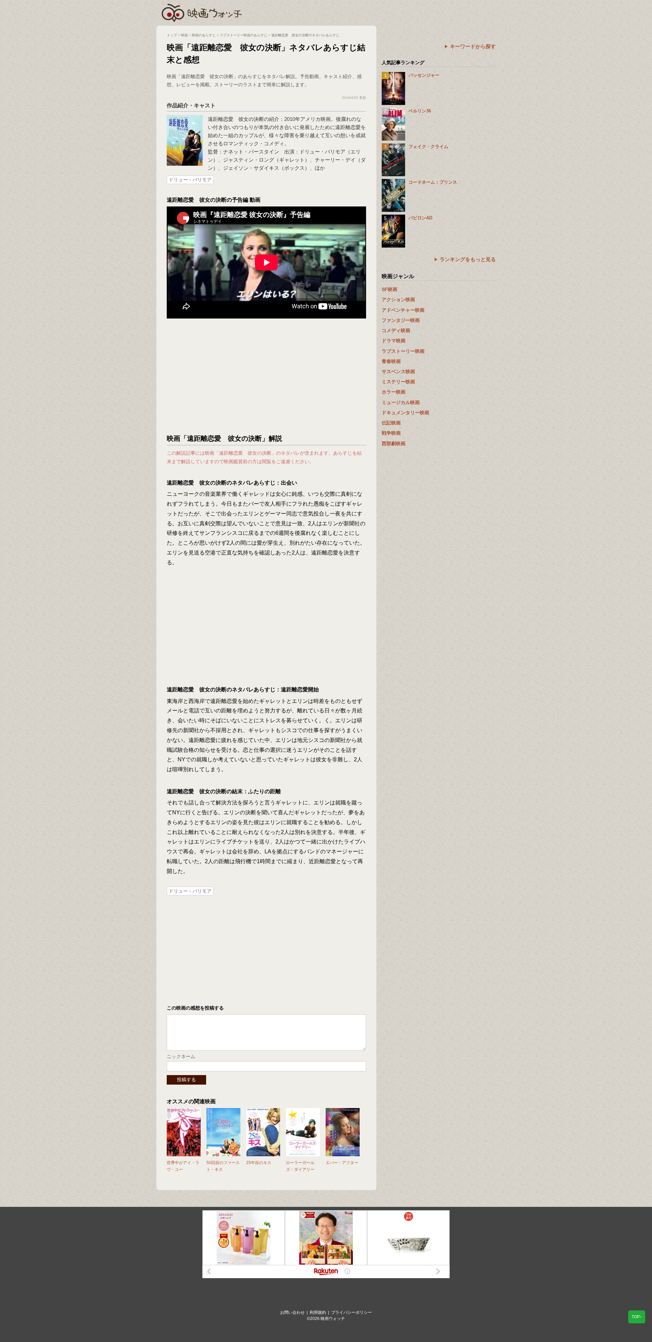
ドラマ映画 (393, 340)
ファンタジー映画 (401, 320)
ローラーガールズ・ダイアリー (300, 1166)
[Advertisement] (267, 376)
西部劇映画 (393, 443)
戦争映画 (391, 433)
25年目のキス (258, 1162)
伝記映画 (391, 422)
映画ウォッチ (202, 12)
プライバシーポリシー (351, 1312)
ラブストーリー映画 (403, 351)
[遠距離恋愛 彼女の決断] (185, 118)
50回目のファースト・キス (223, 1166)
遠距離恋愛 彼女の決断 (236, 119)
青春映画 (391, 361)
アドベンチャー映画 (403, 310)
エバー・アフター (342, 1162)
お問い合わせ (292, 1312)
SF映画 (389, 289)
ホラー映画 (393, 392)
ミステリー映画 (398, 381)
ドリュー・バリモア (190, 179)
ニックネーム (181, 1056)
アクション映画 (398, 299)
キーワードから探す (473, 46)
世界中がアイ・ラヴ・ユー (183, 1166)
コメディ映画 (396, 330)
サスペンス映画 (398, 371)
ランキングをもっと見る (468, 259)
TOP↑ (637, 1316)
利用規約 (318, 1312)
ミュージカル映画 (401, 402)
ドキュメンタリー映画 (405, 412)
